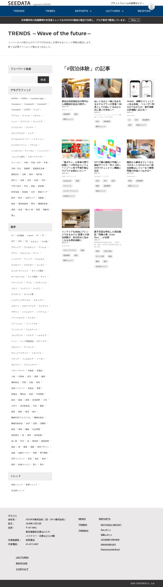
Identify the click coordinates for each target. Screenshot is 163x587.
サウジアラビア (18, 133)
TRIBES (50, 11)
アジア (36, 110)
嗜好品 (23, 394)
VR (26, 241)
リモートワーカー (35, 157)
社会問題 (36, 429)
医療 (39, 388)
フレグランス (17, 335)
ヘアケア (30, 335)
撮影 (20, 412)
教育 (27, 412)
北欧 (24, 174)
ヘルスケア (41, 335)
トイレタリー (28, 312)
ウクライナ (25, 121)
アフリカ (15, 116)
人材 (13, 376)
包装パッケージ (18, 388)
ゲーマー (30, 127)
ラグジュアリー (30, 365)
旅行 (34, 412)
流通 (35, 423)
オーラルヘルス (18, 277)
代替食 (21, 376)
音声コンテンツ (18, 459)
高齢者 (46, 209)
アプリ (14, 253)
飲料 (13, 464)
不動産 (31, 370)
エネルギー (29, 265)
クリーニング (17, 282)
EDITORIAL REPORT (111, 525)
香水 (42, 464)
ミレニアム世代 (18, 157)
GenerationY (42, 104)
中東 (46, 163)
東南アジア (43, 192)
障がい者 (29, 209)
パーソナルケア (18, 318)
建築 (42, 406)
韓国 (38, 209)
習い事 (14, 441)
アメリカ (26, 116)
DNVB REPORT (108, 544)
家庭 (20, 400)
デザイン (15, 312)
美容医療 (38, 435)
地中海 (39, 174)
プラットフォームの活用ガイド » (127, 3)
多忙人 (14, 180)
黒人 (13, 215)
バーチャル (41, 312)
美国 (13, 209)
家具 (13, 400)
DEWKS (14, 98)
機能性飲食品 (17, 423)
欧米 (20, 198)
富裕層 (41, 186)
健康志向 (15, 174)
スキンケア (38, 300)
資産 (13, 447)
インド (14, 121)
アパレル (42, 247)
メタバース (36, 353)
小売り (14, 406)
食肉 (44, 459)
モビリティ (16, 365)
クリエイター (17, 127)
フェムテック (31, 329)
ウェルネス (39, 259)
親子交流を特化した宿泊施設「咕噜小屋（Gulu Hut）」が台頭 (107, 235)
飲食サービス (24, 464)
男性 (33, 204)
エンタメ (40, 265)
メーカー (40, 359)
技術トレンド (17, 485)
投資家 (25, 192)
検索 (43, 79)
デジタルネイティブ (19, 139)
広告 (35, 406)
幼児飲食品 (25, 406)
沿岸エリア (30, 198)
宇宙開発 (40, 394)
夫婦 (22, 180)
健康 (43, 376)
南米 (31, 174)
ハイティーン (37, 139)
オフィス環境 (37, 271)
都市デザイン (43, 447)
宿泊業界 (36, 400)
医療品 (14, 394)
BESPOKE (144, 11)
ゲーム (29, 282)
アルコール (25, 253)
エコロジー (16, 265)
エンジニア (38, 121)
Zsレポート (106, 530)
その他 (44, 241)
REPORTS (81, 11)
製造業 (35, 441)
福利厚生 (15, 435)
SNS (20, 241)
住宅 (29, 376)
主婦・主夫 (16, 168)
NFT (13, 241)
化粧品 (31, 388)
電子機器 (44, 453)
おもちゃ (35, 241)
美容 (29, 435)
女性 (29, 180)
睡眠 (27, 429)
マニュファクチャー (19, 353)
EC (37, 235)
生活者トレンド (18, 490)
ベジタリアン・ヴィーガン (22, 151)
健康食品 (15, 382)
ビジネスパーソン (19, 145)
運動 (32, 447)
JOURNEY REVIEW (110, 539)
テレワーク (43, 306)
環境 (20, 429)
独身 (13, 204)
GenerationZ (16, 110)
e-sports (30, 235)
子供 (43, 180)
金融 (13, 453)
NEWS (82, 519)
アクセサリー (29, 247)
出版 (31, 382)
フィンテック (17, 329)
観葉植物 (45, 441)
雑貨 (35, 453)
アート (36, 253)
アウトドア (16, 247)
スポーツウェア (28, 306)
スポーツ (15, 306)
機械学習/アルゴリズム (21, 417)
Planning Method (110, 549)
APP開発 (20, 235)
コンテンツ (25, 288)
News (133, 20)
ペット (14, 341)
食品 (37, 459)
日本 (33, 192)
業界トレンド (31, 485)
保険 (36, 376)
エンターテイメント (19, 271)
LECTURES (113, 11)
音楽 (30, 459)
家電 (27, 400)
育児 (22, 441)
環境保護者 (23, 204)
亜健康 (27, 168)
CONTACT (22, 569)
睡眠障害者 (43, 204)
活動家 (41, 198)
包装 (38, 382)
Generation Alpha (37, 98)
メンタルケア (28, 359)
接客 (13, 412)
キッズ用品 (32, 277)
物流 (13, 429)
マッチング (29, 347)
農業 (25, 447)
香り (35, 464)
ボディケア (41, 341)
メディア (15, 359)
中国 (26, 163)
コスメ (14, 288)
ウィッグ (28, 259)
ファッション (17, 324)
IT (43, 235)
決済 (28, 423)
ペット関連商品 (27, 341)
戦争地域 (15, 192)
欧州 (13, 198)
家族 (33, 186)
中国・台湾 (36, 163)
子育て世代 (16, 186)
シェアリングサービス (20, 300)
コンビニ (37, 288)
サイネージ (16, 294)
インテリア (16, 259)
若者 (20, 209)
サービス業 (29, 294)
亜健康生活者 (38, 168)
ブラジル (33, 145)
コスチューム (40, 282)
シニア (31, 133)
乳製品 (40, 370)
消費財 (43, 423)
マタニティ (16, 347)
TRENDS (18, 11)
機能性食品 (39, 417)
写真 (24, 382)
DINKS (24, 98)
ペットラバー (43, 151)
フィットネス (31, 324)
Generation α (16, 104)
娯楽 (31, 394)
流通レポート (106, 535)
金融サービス (24, 453)
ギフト (43, 277)
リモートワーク (18, 370)
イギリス (37, 116)
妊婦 (36, 180)
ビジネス (31, 318)
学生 (26, 186)
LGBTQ (27, 110)
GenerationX (29, 104)
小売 (45, 400)
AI (12, 235)
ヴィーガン (16, 163)
